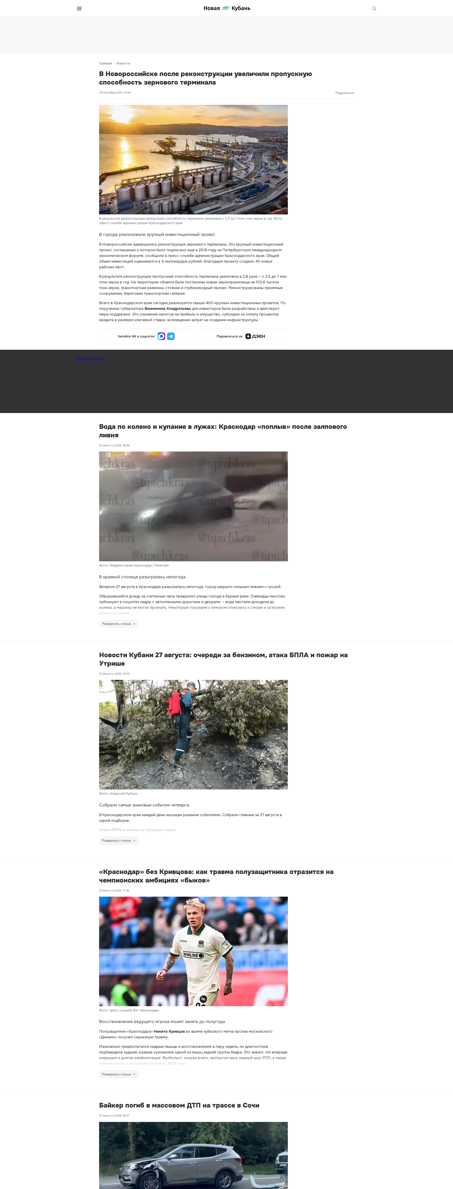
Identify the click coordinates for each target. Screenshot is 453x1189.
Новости (123, 63)
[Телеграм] (171, 336)
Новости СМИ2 (90, 358)
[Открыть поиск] (374, 8)
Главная (105, 63)
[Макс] (161, 336)
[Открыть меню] (79, 8)
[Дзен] (255, 336)
